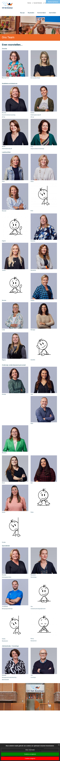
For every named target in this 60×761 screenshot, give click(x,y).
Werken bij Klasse (53, 2)
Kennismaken (41, 13)
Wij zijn (22, 13)
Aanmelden (52, 13)
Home (29, 3)
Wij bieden (31, 13)
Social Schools (38, 3)
